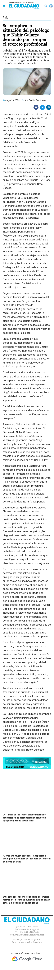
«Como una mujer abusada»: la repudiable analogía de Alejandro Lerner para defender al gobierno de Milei (27, 858)
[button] (4, 5)
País (5, 17)
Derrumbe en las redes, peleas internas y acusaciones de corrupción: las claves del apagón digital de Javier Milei (24, 817)
